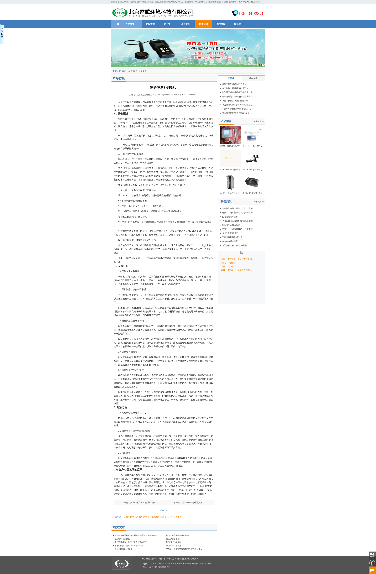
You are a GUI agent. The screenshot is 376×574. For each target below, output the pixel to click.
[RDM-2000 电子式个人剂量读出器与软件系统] (252, 143)
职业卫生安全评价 (173, 517)
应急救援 (143, 71)
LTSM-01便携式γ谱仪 (252, 193)
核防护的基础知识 (173, 539)
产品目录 (194, 559)
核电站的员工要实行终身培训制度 (129, 545)
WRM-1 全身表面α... (230, 193)
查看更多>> (259, 121)
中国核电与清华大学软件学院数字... (238, 105)
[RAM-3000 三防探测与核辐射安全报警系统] (230, 166)
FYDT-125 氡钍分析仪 (253, 169)
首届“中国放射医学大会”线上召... (237, 109)
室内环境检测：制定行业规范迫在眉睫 (131, 542)
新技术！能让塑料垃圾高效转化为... (238, 213)
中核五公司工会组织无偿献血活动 (237, 221)
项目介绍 (185, 24)
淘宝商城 (221, 24)
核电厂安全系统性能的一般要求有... (238, 229)
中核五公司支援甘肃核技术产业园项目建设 (184, 549)
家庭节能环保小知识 (123, 549)
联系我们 (258, 2)
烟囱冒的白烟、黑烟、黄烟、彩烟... (238, 208)
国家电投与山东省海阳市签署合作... (238, 96)
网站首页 (150, 24)
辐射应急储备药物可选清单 (234, 84)
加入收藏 (242, 2)
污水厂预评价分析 (230, 233)
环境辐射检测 (158, 517)
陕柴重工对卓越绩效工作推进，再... (238, 92)
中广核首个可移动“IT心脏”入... (236, 88)
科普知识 (203, 24)
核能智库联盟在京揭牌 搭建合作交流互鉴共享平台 (136, 535)
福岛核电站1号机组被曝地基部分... (237, 113)
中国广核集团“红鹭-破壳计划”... (236, 101)
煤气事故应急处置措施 (192, 502)
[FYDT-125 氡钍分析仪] (252, 166)
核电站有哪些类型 (230, 241)
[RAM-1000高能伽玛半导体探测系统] (230, 143)
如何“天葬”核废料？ (174, 542)
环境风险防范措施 (173, 545)
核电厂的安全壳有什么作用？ (178, 535)
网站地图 (250, 2)
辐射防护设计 (145, 517)
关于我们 (168, 24)
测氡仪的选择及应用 (231, 225)
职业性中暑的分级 (122, 539)
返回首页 (164, 510)
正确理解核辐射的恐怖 (232, 237)
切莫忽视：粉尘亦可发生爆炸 (235, 245)
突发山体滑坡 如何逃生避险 (142, 502)
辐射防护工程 (132, 517)
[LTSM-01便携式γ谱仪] (252, 190)
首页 (124, 71)
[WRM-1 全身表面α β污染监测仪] (230, 190)
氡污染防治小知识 (230, 217)
